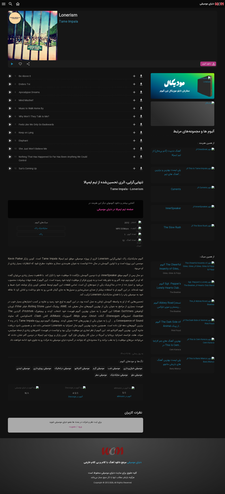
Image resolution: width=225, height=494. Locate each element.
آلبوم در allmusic (124, 396)
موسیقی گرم (98, 368)
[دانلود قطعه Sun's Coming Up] (141, 170)
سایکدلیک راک (40, 228)
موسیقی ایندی (23, 368)
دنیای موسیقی (134, 462)
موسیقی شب (114, 368)
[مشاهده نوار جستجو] (10, 5)
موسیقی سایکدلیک (119, 375)
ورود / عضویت (75, 427)
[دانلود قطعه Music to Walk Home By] (141, 109)
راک (41, 234)
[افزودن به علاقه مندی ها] (20, 65)
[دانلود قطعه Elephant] (141, 142)
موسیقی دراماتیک (63, 368)
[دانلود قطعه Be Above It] (141, 77)
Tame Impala (68, 21)
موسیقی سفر (101, 375)
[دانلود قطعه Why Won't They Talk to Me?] (141, 118)
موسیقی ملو (136, 375)
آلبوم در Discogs (75, 396)
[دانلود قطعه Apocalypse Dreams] (141, 93)
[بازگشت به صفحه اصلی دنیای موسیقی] (17, 5)
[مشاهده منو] (3, 5)
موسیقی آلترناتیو (82, 368)
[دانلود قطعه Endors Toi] (141, 85)
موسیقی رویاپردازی (42, 368)
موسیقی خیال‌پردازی (133, 368)
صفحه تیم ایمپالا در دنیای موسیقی (115, 209)
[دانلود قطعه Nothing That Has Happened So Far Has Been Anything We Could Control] (141, 158)
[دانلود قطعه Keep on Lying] (141, 134)
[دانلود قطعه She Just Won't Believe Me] (141, 150)
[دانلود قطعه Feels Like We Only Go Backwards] (141, 126)
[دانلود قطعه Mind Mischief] (141, 101)
